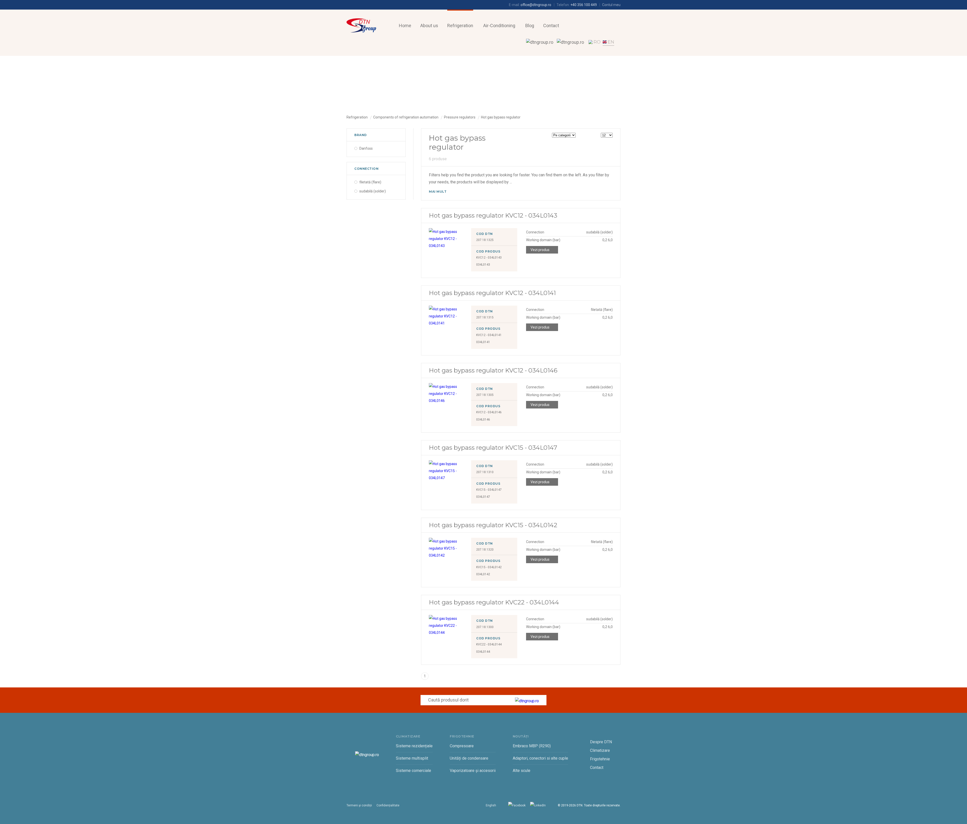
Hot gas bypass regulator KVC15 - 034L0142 (493, 525)
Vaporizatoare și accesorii (473, 770)
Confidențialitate (387, 805)
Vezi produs (540, 250)
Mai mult (437, 191)
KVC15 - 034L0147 (489, 489)
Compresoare (462, 746)
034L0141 (483, 342)
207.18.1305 (485, 395)
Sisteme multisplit (412, 758)
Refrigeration (460, 25)
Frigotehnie (600, 759)
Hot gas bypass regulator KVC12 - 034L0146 (493, 370)
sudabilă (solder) (372, 191)
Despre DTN (601, 741)
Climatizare (600, 750)
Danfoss (366, 148)
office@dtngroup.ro (536, 5)
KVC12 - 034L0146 (489, 412)
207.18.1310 (485, 472)
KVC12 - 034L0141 (489, 335)
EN (611, 42)
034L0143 (483, 264)
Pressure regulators (459, 117)
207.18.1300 (485, 627)
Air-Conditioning (499, 25)
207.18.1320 (485, 549)
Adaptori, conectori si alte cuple (540, 758)
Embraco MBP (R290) (532, 746)
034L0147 (483, 497)
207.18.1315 (485, 317)
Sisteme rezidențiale (414, 746)
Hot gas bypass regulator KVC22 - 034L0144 (494, 602)
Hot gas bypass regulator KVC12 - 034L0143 (493, 215)
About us (429, 25)
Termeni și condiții (359, 805)
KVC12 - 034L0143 (489, 257)
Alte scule (521, 770)
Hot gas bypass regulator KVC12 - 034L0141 (492, 293)
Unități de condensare (469, 758)
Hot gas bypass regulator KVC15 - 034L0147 (493, 447)
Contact (551, 25)
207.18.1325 (485, 240)
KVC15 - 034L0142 (489, 567)
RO (597, 42)
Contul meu (611, 5)
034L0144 (483, 651)
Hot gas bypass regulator (501, 117)
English (491, 805)
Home (405, 25)
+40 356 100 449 (583, 5)
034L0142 (483, 574)
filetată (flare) (370, 182)
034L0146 (483, 419)
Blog (529, 25)
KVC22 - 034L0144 (489, 644)
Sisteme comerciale (413, 770)
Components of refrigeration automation (405, 117)
